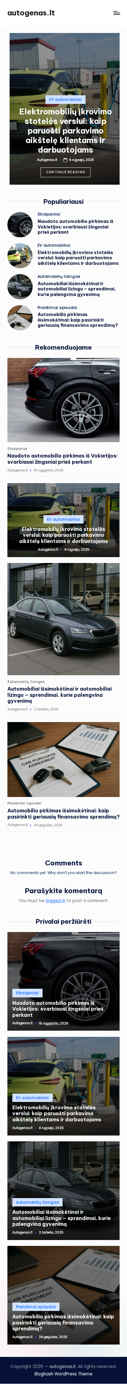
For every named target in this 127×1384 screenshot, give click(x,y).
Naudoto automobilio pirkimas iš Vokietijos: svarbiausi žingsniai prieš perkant (75, 227)
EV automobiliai (63, 99)
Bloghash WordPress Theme (63, 1374)
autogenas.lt (31, 12)
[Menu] (116, 12)
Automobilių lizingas (59, 276)
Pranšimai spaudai (57, 308)
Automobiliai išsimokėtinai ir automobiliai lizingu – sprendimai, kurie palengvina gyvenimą (77, 289)
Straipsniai (49, 214)
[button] (63, 172)
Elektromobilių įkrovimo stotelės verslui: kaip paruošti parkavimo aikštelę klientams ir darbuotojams (63, 130)
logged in (55, 901)
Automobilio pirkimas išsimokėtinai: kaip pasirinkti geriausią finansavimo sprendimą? (78, 320)
